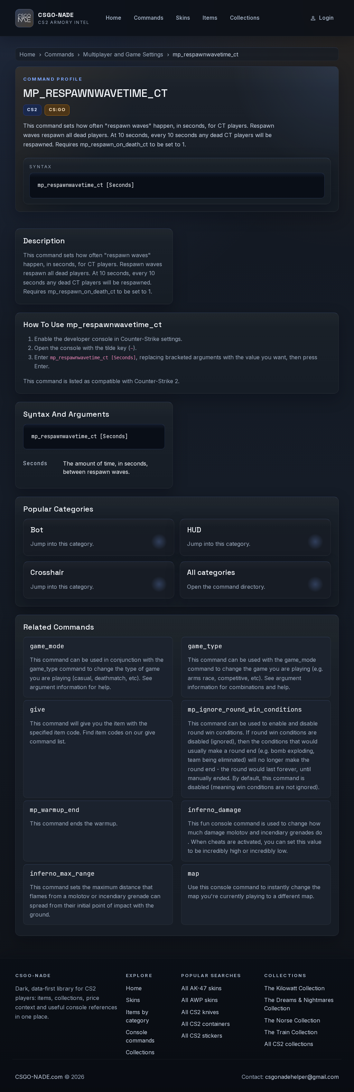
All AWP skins (199, 999)
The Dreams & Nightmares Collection (299, 1004)
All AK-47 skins (201, 988)
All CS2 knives (200, 1012)
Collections (245, 18)
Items (210, 18)
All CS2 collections (288, 1043)
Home (113, 18)
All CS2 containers (205, 1023)
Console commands (140, 1036)
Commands (149, 18)
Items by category (137, 1016)
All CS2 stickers (201, 1035)
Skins (183, 18)
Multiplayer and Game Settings (123, 54)
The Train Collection (290, 1032)
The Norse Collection (292, 1020)
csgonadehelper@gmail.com (302, 1076)
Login (326, 18)
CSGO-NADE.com (39, 1076)
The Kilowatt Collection (294, 988)
